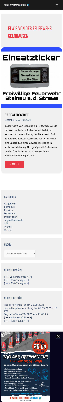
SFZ (6, 223)
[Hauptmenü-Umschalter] (57, 5)
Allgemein (10, 203)
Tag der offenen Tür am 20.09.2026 (24, 305)
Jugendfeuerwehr (13, 220)
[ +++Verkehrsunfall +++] (18, 277)
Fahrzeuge (10, 213)
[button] (58, 336)
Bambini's (9, 207)
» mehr (17, 163)
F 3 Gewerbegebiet (17, 115)
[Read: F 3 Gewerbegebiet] (31, 77)
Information (10, 217)
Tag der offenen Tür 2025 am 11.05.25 (26, 314)
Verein (7, 230)
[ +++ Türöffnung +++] (16, 280)
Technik (8, 226)
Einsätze (9, 120)
